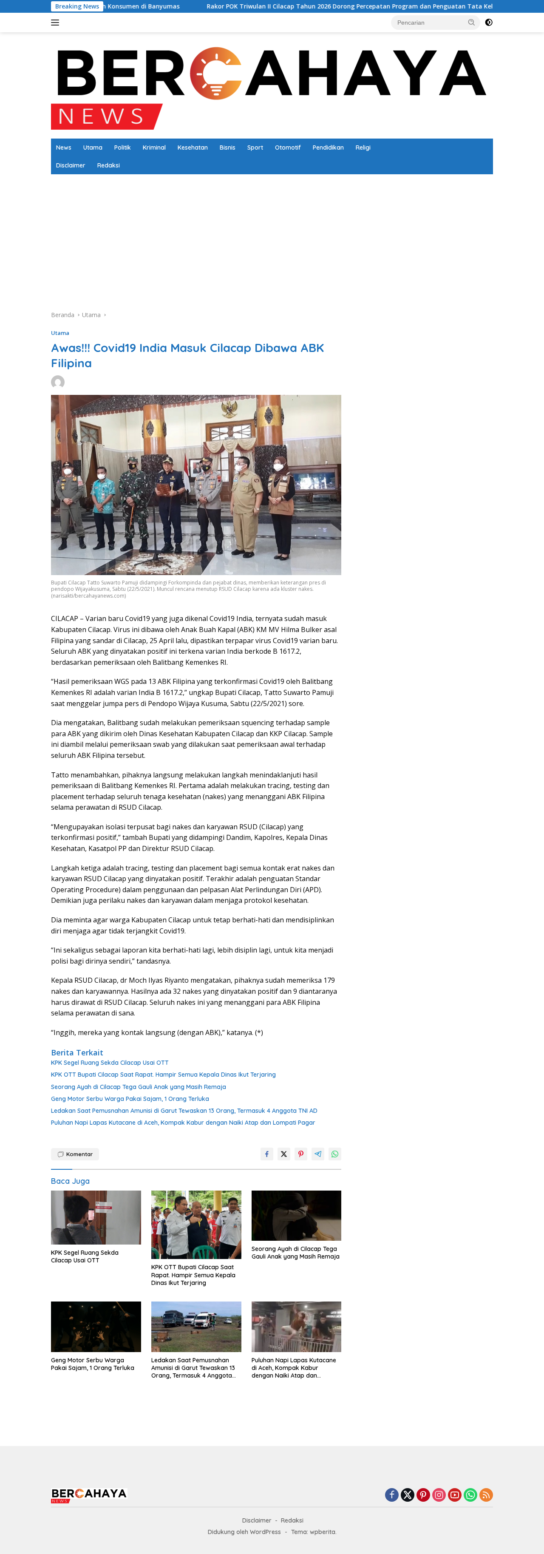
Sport (255, 147)
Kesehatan (193, 147)
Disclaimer (70, 165)
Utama (92, 147)
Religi (363, 147)
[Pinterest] (423, 1495)
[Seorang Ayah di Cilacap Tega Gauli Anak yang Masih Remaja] (297, 1216)
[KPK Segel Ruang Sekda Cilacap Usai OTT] (96, 1218)
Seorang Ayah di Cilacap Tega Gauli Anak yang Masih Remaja (138, 1087)
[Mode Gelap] (488, 22)
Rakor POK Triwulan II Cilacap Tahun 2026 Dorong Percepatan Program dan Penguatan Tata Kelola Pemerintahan (330, 6)
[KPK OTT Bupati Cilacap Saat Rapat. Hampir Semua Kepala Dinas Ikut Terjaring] (196, 1225)
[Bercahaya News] (272, 85)
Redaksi (108, 165)
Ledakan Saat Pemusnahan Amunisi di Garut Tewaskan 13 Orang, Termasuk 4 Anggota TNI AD (184, 1110)
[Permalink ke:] (58, 381)
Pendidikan (328, 147)
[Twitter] (407, 1495)
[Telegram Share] (318, 1154)
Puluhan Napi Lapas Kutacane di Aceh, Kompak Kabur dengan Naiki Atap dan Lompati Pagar (183, 1122)
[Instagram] (439, 1495)
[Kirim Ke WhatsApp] (335, 1154)
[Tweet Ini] (284, 1154)
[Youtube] (455, 1495)
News (63, 147)
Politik (122, 147)
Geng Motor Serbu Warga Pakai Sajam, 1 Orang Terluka (130, 1099)
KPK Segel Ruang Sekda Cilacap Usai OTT (110, 1062)
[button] (471, 22)
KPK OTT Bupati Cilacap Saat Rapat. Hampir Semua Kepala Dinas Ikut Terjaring (163, 1074)
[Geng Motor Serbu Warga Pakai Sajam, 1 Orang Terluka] (96, 1327)
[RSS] (486, 1495)
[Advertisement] (423, 361)
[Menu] (56, 22)
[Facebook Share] (267, 1154)
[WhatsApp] (470, 1495)
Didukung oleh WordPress (244, 1532)
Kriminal (154, 147)
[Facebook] (392, 1495)
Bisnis (227, 147)
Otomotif (288, 147)
